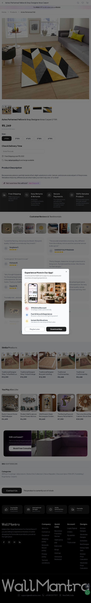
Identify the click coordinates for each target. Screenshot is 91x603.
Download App (56, 329)
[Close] (66, 272)
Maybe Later (35, 329)
